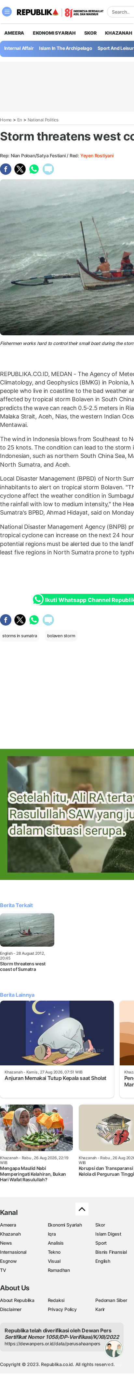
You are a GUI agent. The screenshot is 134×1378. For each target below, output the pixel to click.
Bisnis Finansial (111, 1252)
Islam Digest (108, 1234)
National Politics (43, 119)
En (19, 119)
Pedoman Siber (111, 1300)
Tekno (54, 1252)
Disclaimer (10, 1309)
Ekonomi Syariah (54, 33)
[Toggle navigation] (7, 11)
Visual (54, 1261)
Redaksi (56, 1300)
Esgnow (8, 1261)
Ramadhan (59, 1270)
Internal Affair (19, 48)
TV (3, 1270)
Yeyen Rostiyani (97, 155)
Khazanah (10, 1234)
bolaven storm (61, 635)
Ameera (8, 1225)
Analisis (56, 1243)
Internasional (13, 1252)
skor (90, 33)
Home (6, 119)
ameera (14, 33)
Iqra (52, 1234)
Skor (100, 1225)
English (102, 1261)
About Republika (17, 1300)
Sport (101, 1243)
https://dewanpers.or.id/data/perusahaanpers (52, 1343)
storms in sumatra (19, 635)
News (6, 1243)
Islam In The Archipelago (65, 48)
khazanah (118, 33)
